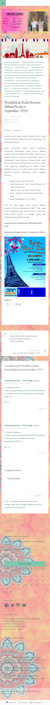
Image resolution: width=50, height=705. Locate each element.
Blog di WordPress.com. (11, 691)
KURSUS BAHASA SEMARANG (27, 81)
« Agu (6, 592)
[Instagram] (18, 605)
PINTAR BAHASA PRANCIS (33, 91)
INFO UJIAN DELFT (22, 67)
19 (36, 581)
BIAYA (6, 555)
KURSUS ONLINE (11, 83)
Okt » (11, 592)
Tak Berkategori (13, 94)
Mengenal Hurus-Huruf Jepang (15, 536)
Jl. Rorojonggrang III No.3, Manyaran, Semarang (22, 619)
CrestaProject (7, 693)
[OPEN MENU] (3, 3)
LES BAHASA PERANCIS (20, 88)
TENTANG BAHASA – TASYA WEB (18, 381)
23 (19, 585)
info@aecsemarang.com (13, 624)
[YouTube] (24, 605)
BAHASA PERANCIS (12, 62)
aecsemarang (12, 120)
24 (25, 585)
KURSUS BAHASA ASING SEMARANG (18, 73)
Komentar (37, 496)
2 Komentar (12, 122)
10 (25, 576)
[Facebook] (7, 605)
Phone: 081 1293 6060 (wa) (14, 621)
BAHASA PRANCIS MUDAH (14, 65)
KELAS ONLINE (21, 70)
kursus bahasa (35, 70)
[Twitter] (12, 605)
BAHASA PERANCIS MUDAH (33, 62)
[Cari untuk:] (14, 521)
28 (7, 589)
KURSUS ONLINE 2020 (29, 83)
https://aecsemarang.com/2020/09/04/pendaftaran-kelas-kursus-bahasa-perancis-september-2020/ (24, 393)
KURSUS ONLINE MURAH (14, 86)
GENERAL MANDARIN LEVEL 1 (14, 550)
